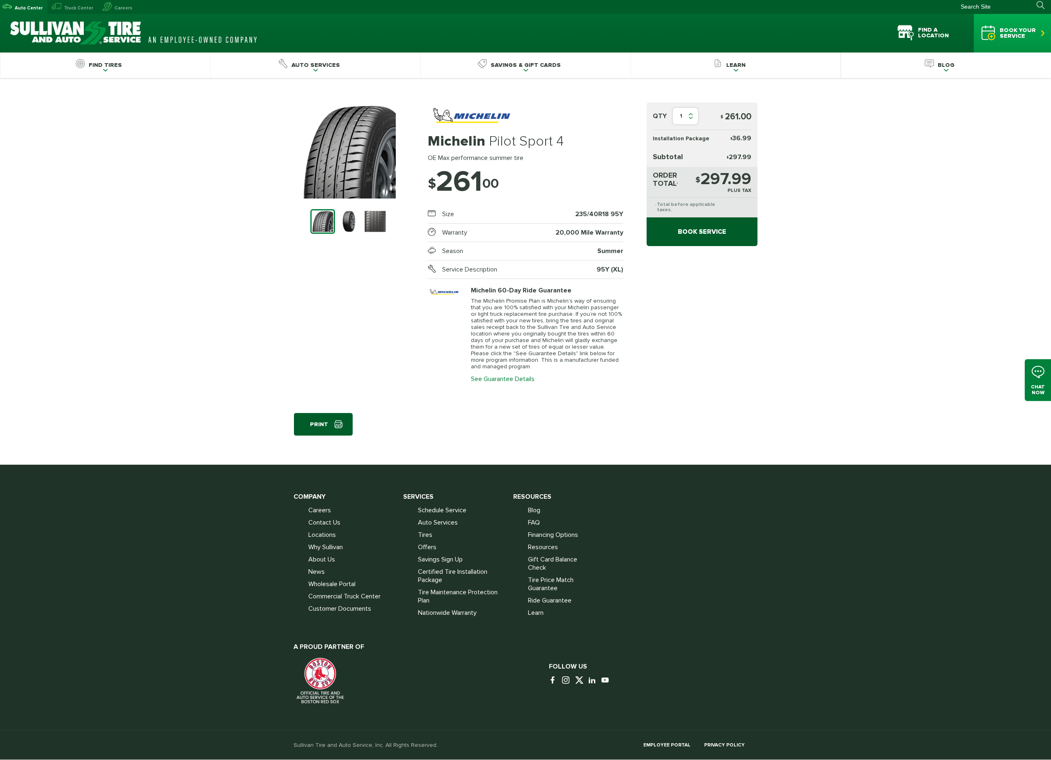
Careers (123, 8)
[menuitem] (105, 65)
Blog (534, 510)
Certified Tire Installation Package (452, 576)
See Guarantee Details (503, 379)
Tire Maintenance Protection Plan (458, 596)
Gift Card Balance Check (552, 563)
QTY (660, 116)
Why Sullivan (325, 547)
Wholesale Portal (332, 584)
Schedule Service (442, 510)
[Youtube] (607, 680)
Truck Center (78, 8)
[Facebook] (554, 680)
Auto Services (438, 522)
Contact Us (324, 522)
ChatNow (1038, 390)
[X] (581, 680)
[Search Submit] (1044, 5)
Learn (536, 613)
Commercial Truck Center (344, 596)
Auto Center (29, 8)
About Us (321, 559)
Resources (543, 547)
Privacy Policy (724, 745)
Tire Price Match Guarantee (551, 584)
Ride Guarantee (549, 600)
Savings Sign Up (440, 559)
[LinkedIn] (594, 680)
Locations (322, 535)
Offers (427, 547)
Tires (425, 535)
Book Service (702, 232)
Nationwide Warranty (447, 613)
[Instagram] (568, 680)
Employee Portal (667, 745)
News (316, 572)
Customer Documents (339, 609)
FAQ (534, 522)
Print (319, 424)
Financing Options (553, 535)
